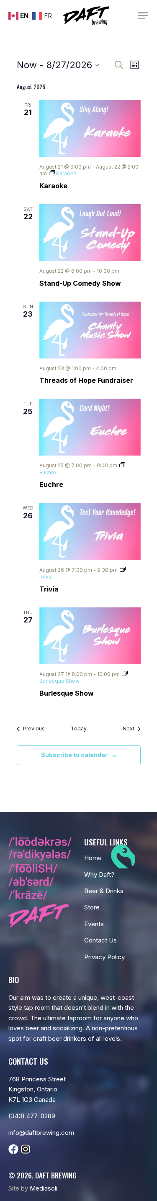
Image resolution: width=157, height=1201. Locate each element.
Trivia (49, 589)
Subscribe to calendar (74, 754)
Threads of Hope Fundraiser (86, 380)
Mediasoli (43, 1188)
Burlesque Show (66, 693)
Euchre (51, 484)
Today (79, 728)
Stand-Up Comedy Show (80, 283)
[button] (143, 16)
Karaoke (53, 186)
